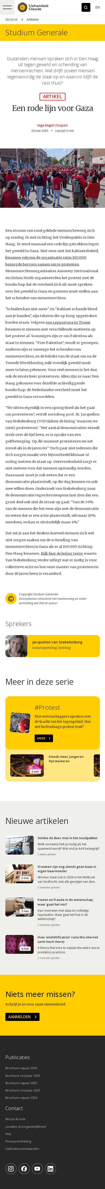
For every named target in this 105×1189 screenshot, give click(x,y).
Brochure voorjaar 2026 (22, 1075)
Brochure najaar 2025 (21, 1083)
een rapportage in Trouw (68, 322)
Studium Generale (36, 32)
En (97, 7)
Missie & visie (15, 1119)
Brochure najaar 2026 (21, 1068)
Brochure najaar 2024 (21, 1097)
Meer (41, 738)
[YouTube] (37, 1168)
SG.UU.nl (11, 19)
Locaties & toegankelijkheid (25, 1126)
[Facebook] (24, 1168)
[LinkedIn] (50, 1168)
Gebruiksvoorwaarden (22, 1148)
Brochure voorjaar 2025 (22, 1090)
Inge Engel (45, 125)
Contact (14, 1108)
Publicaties (17, 1057)
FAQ (8, 1134)
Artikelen (33, 19)
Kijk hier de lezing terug (62, 553)
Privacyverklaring (18, 1141)
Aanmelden (19, 1016)
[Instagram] (11, 1168)
